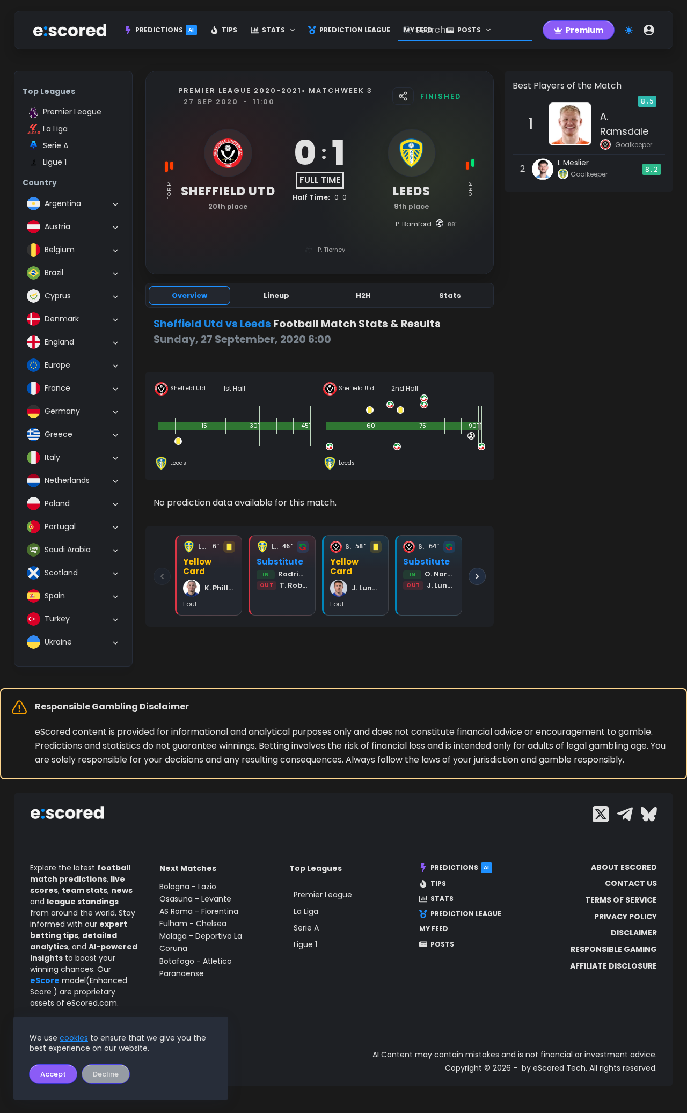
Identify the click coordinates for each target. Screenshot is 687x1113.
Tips (229, 29)
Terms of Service (621, 900)
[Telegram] (625, 814)
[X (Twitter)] (601, 814)
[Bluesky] (649, 814)
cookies (74, 1038)
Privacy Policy (625, 916)
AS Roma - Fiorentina (198, 911)
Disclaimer (634, 933)
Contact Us (631, 883)
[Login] (649, 30)
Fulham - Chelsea (192, 923)
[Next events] (477, 576)
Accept (53, 1074)
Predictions (164, 29)
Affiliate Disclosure (613, 966)
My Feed (433, 929)
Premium (584, 30)
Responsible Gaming (614, 949)
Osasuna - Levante (195, 899)
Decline (106, 1074)
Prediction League (354, 29)
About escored (624, 867)
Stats (273, 29)
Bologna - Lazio (187, 886)
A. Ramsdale (624, 123)
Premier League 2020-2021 (240, 90)
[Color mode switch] (629, 30)
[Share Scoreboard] (403, 96)
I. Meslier (573, 162)
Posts (442, 944)
